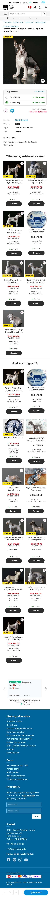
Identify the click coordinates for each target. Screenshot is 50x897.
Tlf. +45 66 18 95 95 (15, 844)
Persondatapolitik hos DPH (19, 739)
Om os (9, 760)
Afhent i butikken (14, 722)
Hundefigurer (40, 22)
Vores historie (12, 769)
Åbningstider (12, 772)
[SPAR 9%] (25, 84)
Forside (8, 22)
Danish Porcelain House (11, 7)
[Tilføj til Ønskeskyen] (12, 110)
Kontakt (10, 824)
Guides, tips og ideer (16, 742)
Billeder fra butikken (15, 776)
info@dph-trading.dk (16, 849)
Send (36, 816)
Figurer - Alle (18, 22)
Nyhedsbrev (13, 787)
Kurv (46, 8)
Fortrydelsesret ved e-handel (20, 735)
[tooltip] (13, 182)
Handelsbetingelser (15, 732)
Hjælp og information (18, 716)
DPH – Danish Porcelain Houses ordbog (21, 747)
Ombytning (11, 725)
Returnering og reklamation (19, 728)
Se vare (13, 204)
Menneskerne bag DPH (17, 765)
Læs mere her (28, 796)
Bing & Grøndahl (21, 120)
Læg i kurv (37, 892)
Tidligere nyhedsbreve (16, 779)
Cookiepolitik (12, 753)
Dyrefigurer (29, 22)
